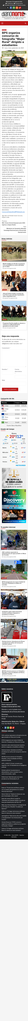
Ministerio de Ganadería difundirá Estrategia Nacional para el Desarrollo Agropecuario (15, 229)
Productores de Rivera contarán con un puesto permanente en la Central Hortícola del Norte (13, 789)
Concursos (19, 215)
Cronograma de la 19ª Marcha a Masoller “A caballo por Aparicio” (14, 806)
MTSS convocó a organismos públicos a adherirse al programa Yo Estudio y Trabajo (14, 824)
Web (3, 380)
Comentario (6, 348)
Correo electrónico (18, 371)
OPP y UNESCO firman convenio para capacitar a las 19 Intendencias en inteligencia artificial (14, 765)
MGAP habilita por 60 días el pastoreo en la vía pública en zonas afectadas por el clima (14, 265)
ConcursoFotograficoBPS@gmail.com (13, 212)
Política (3, 667)
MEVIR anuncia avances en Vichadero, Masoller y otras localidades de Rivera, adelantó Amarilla (13, 672)
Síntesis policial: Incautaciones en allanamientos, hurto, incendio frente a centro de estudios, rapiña (12, 772)
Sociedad (4, 548)
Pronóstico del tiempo (10, 5)
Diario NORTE (15, 835)
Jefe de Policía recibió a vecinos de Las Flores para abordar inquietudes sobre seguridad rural (13, 295)
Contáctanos (10, 3)
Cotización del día (21, 5)
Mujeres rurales (5, 217)
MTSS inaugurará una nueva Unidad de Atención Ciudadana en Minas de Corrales (13, 583)
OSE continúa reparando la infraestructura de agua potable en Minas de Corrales (14, 554)
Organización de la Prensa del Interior (13, 711)
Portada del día (19, 3)
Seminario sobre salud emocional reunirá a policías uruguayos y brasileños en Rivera (12, 613)
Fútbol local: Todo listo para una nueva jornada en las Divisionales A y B (12, 777)
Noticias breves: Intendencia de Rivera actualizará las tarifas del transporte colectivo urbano (13, 643)
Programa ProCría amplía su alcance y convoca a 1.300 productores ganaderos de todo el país (14, 325)
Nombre (5, 369)
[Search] (25, 23)
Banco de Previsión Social (11, 215)
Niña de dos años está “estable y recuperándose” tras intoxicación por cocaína (14, 817)
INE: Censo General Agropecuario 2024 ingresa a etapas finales (13, 222)
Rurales (4, 30)
